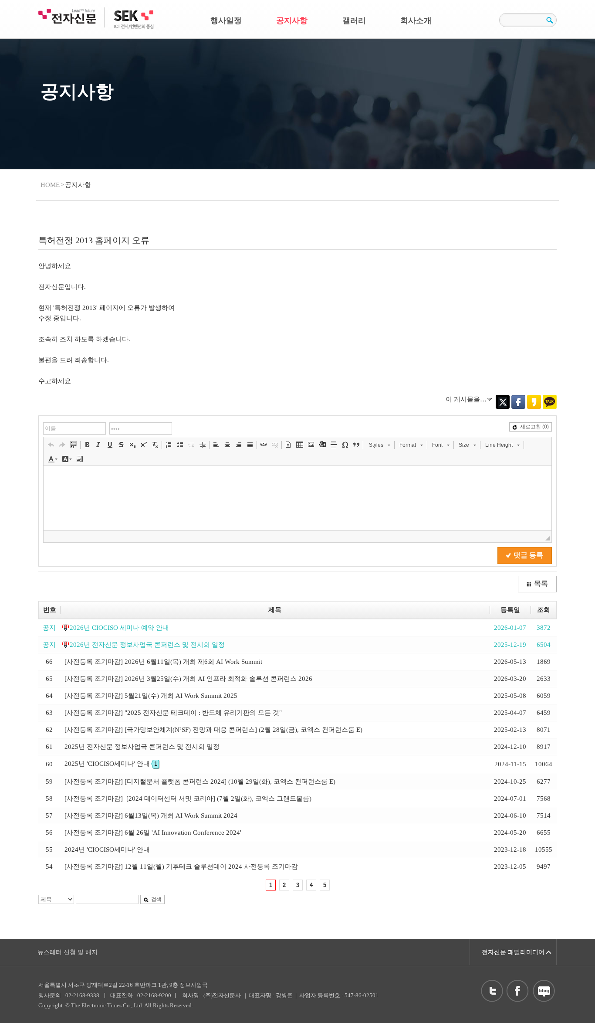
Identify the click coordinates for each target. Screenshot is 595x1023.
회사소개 (416, 20)
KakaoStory (534, 402)
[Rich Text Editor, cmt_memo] (297, 498)
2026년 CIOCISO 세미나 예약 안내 (119, 627)
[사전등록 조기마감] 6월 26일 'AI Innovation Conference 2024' (152, 832)
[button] (51, 444)
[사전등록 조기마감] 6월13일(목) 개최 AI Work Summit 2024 (150, 815)
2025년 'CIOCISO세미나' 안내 (110, 763)
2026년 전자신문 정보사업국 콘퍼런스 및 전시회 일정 (147, 644)
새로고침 (534, 427)
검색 (156, 899)
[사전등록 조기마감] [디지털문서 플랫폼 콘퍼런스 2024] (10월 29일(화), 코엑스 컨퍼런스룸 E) (199, 781)
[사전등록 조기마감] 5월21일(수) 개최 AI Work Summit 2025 (150, 695)
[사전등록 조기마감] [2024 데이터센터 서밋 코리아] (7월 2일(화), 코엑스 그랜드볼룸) (187, 798)
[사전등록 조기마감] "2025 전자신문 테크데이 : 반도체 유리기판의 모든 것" (173, 712)
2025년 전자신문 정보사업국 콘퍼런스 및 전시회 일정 (142, 746)
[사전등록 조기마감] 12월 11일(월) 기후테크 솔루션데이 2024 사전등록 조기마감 (181, 866)
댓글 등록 (528, 555)
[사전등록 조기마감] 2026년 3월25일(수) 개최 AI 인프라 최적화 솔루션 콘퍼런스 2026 (188, 678)
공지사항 (292, 20)
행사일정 (226, 20)
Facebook (518, 402)
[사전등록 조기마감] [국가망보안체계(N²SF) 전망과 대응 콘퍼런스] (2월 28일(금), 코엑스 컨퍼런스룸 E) (213, 729)
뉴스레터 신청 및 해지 (67, 952)
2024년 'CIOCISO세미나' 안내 (107, 849)
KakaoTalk (550, 402)
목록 (541, 583)
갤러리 (354, 20)
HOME (50, 184)
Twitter (503, 402)
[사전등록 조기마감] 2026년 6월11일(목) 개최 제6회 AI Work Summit (163, 661)
